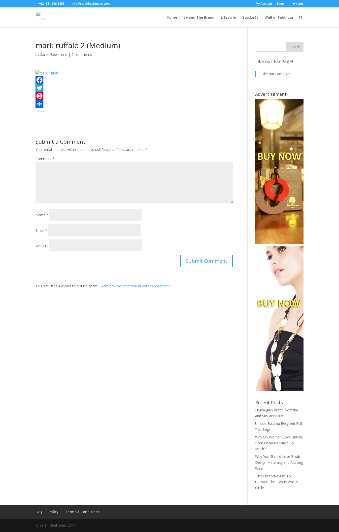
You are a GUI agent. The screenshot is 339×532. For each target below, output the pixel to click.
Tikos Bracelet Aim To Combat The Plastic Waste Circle (276, 482)
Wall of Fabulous (279, 18)
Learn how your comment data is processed (134, 286)
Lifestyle (228, 18)
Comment (45, 158)
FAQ (38, 511)
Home (172, 18)
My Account (264, 4)
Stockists (250, 18)
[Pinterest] (134, 96)
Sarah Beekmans (54, 54)
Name (41, 215)
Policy (54, 511)
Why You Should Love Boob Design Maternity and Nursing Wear (279, 462)
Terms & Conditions (82, 511)
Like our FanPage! (274, 61)
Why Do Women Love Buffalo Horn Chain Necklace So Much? (279, 443)
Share (40, 111)
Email (41, 230)
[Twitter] (134, 88)
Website (41, 245)
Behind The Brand (198, 18)
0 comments (81, 54)
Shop (280, 4)
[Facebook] (134, 80)
